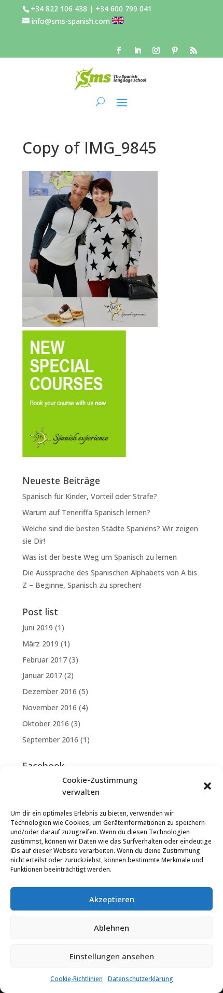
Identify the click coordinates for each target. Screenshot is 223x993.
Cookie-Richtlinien (76, 978)
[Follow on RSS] (193, 50)
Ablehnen (111, 927)
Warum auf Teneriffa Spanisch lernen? (86, 512)
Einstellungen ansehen (111, 956)
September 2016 (50, 739)
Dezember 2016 (49, 691)
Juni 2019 (37, 627)
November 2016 (49, 707)
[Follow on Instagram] (156, 50)
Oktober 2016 (45, 723)
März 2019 (40, 644)
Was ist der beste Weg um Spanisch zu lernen (99, 557)
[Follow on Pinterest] (175, 50)
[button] (207, 786)
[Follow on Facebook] (119, 50)
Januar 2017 (42, 675)
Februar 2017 (44, 660)
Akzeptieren (111, 899)
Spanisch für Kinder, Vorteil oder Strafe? (89, 496)
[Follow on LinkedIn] (137, 50)
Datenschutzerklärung (140, 978)
